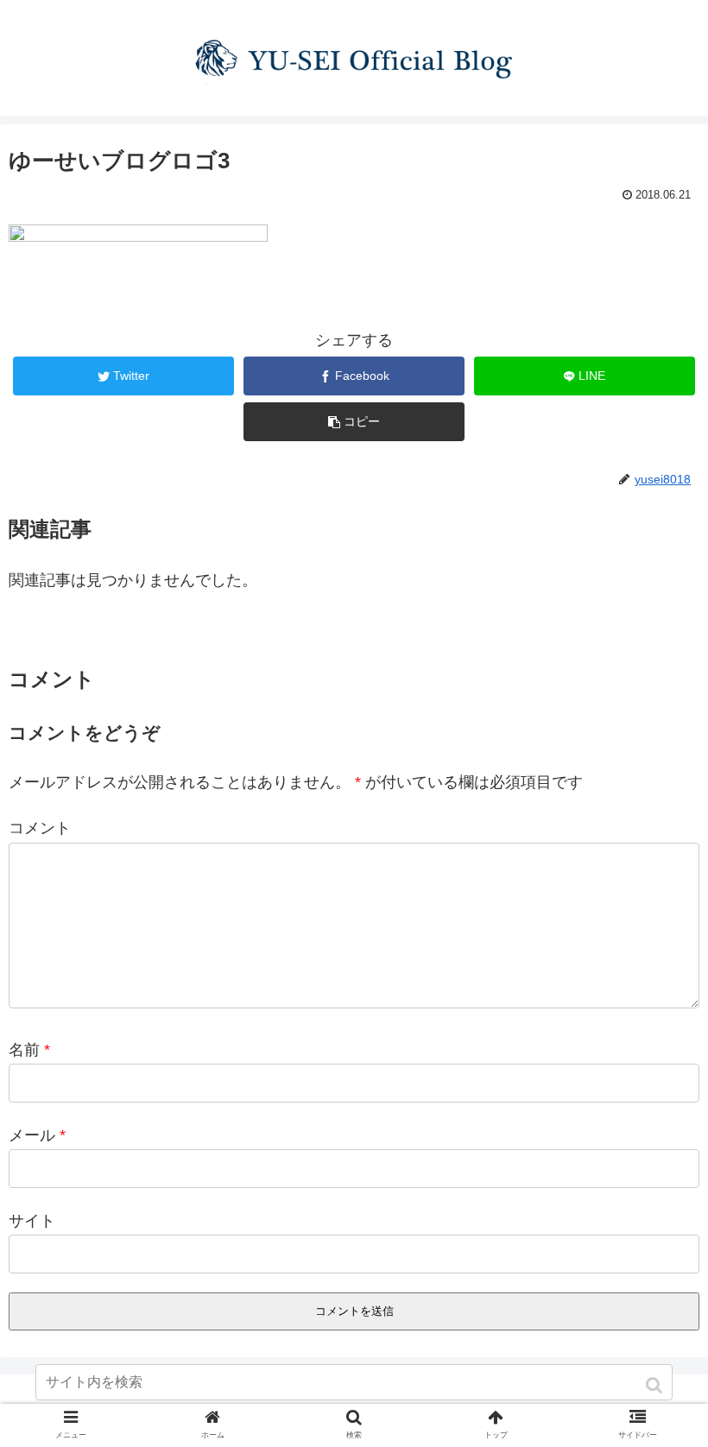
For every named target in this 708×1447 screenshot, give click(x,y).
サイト (32, 1220)
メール (37, 1135)
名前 (29, 1049)
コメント (40, 828)
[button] (656, 1385)
